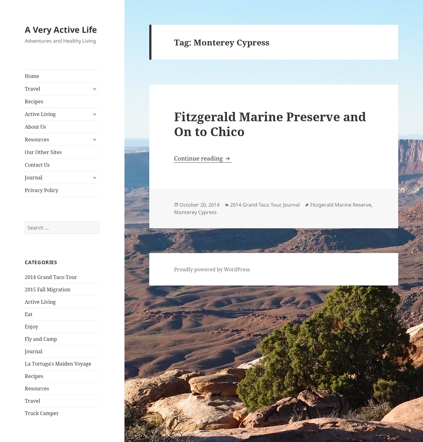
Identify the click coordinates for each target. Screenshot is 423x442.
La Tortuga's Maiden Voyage (58, 363)
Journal (33, 177)
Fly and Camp (41, 339)
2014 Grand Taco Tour (51, 277)
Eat (29, 314)
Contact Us (37, 164)
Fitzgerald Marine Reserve (340, 204)
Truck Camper (42, 413)
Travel (32, 88)
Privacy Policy (41, 190)
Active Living (40, 114)
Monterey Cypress (195, 212)
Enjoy (31, 326)
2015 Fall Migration (47, 289)
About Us (35, 126)
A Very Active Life (61, 29)
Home (32, 76)
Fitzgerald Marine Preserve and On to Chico (270, 123)
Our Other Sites (43, 152)
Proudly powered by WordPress (212, 269)
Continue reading (203, 158)
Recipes (34, 101)
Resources (37, 139)
